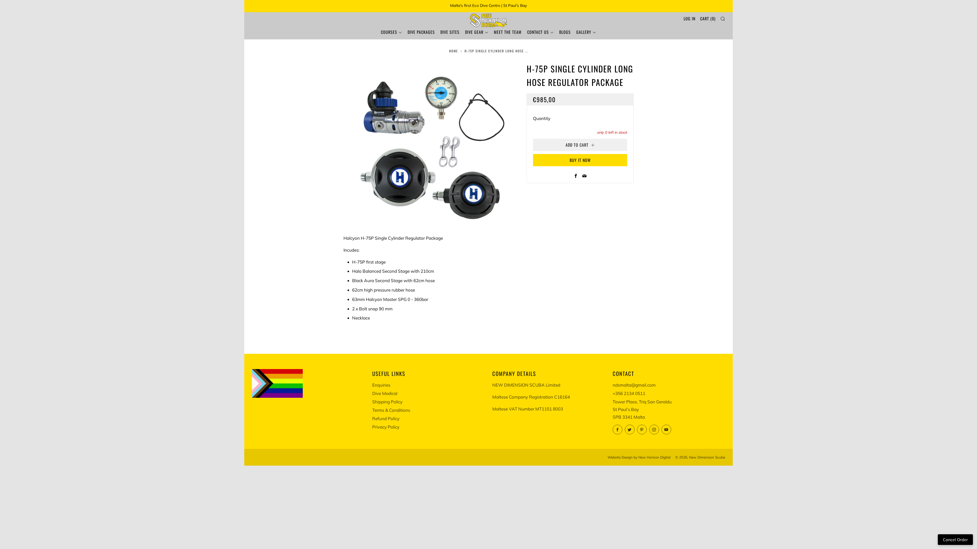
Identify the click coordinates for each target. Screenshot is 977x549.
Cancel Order (955, 539)
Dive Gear (474, 32)
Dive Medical (384, 393)
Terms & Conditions (391, 410)
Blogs (565, 32)
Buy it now (580, 160)
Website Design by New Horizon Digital (639, 457)
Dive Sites (449, 32)
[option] (427, 140)
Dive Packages (421, 32)
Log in (689, 19)
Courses (389, 32)
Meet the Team (508, 32)
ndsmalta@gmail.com (634, 385)
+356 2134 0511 (629, 393)
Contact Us (538, 32)
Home (453, 51)
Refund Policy (385, 418)
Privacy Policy (385, 427)
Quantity (541, 118)
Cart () (707, 19)
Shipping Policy (387, 401)
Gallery (583, 32)
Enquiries (381, 385)
